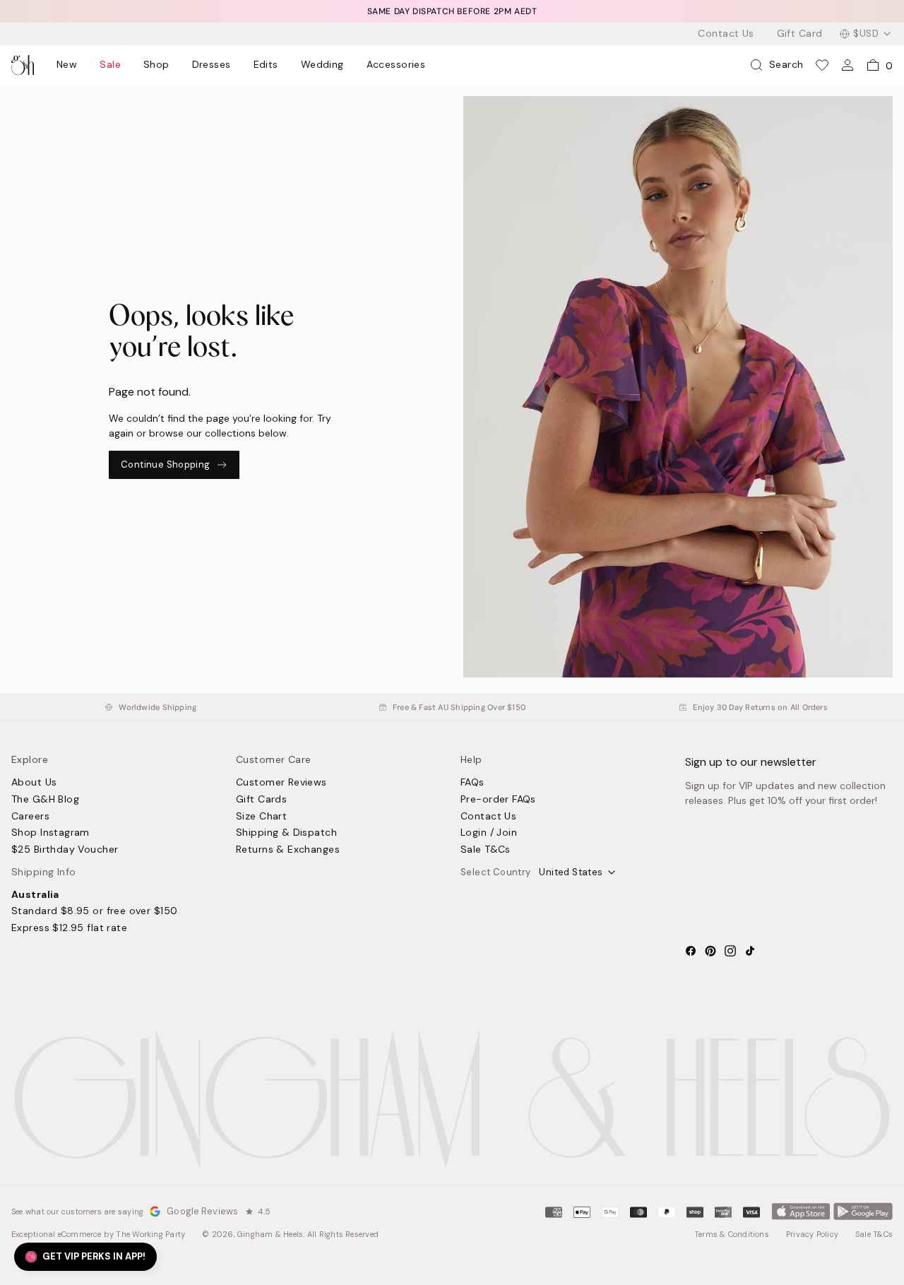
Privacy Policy (812, 1234)
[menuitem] (66, 65)
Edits (266, 65)
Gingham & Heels (270, 1234)
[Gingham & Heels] (452, 1099)
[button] (85, 1257)
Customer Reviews (281, 782)
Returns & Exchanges (288, 849)
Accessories (396, 65)
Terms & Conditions (731, 1234)
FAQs (472, 782)
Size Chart (261, 816)
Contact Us (726, 34)
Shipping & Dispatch (286, 833)
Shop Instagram (50, 833)
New (66, 65)
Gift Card (800, 34)
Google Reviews (202, 1211)
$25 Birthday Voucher (64, 849)
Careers (30, 816)
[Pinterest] (710, 951)
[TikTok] (750, 951)
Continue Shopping (165, 464)
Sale (110, 65)
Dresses (211, 65)
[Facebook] (690, 951)
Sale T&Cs (485, 849)
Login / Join (488, 833)
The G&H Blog (45, 799)
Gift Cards (261, 799)
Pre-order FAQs (498, 799)
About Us (33, 782)
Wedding (322, 65)
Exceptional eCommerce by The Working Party (98, 1234)
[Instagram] (730, 951)
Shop (156, 65)
